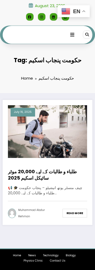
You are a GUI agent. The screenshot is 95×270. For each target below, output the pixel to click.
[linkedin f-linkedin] (54, 17)
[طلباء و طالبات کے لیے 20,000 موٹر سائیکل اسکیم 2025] (47, 131)
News (32, 255)
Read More (74, 213)
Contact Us (57, 261)
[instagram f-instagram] (42, 17)
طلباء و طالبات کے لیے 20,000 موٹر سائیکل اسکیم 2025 (42, 174)
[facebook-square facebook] (30, 17)
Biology (71, 255)
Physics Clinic (33, 261)
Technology (51, 255)
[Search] (87, 34)
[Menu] (72, 35)
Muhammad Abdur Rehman (31, 213)
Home (17, 255)
